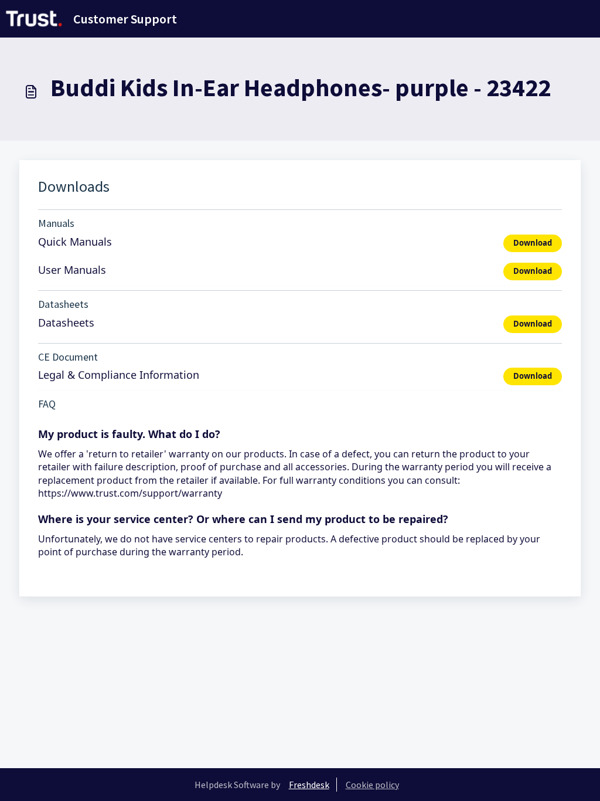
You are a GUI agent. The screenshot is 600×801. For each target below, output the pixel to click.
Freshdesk (309, 784)
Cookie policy (372, 784)
